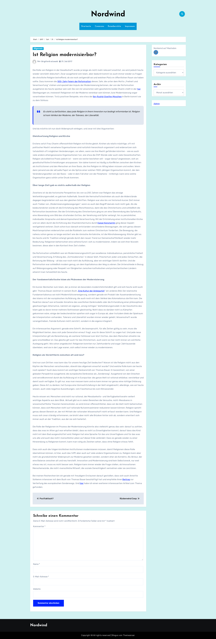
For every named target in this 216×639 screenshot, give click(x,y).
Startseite (86, 26)
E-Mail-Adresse (41, 576)
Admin (157, 104)
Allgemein (38, 48)
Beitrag (126, 479)
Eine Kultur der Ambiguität (91, 291)
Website (36, 589)
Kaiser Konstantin (106, 223)
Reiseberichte (114, 26)
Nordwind (108, 14)
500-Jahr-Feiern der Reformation (74, 81)
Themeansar (128, 635)
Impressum (130, 26)
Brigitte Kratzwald (49, 61)
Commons (99, 26)
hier (82, 483)
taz (138, 89)
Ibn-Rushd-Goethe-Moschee (107, 96)
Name (36, 564)
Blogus (115, 635)
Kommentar (39, 526)
